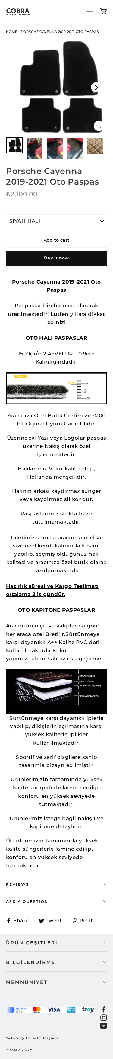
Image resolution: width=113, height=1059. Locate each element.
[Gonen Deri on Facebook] (103, 1009)
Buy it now (56, 258)
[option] (56, 87)
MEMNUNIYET (27, 982)
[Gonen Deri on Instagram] (103, 1017)
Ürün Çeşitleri (32, 942)
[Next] (96, 87)
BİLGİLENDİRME (30, 962)
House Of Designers (42, 1038)
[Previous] (17, 87)
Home (11, 32)
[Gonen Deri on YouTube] (103, 1026)
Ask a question (27, 901)
